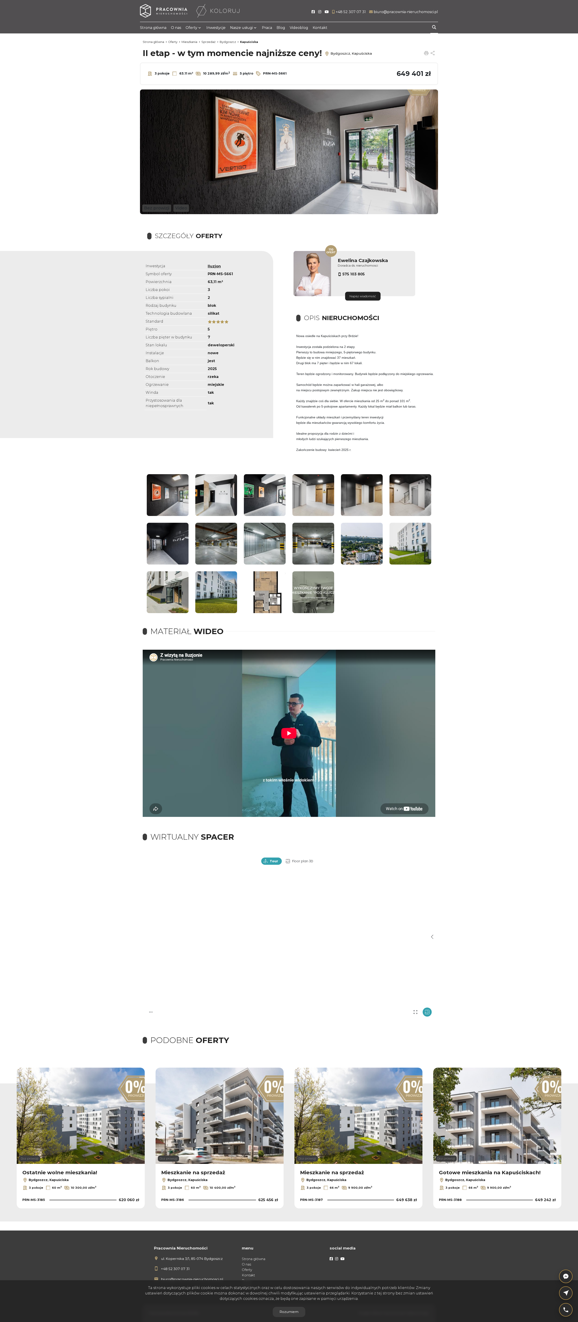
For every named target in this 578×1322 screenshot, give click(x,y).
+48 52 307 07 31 (175, 1269)
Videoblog (299, 28)
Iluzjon (214, 266)
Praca (267, 28)
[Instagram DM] (566, 1293)
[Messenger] (566, 1276)
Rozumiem (289, 1312)
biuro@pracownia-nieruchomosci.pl (192, 1279)
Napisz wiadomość (363, 296)
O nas (176, 28)
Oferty (191, 28)
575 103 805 (354, 274)
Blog (281, 28)
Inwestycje (216, 28)
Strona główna (153, 28)
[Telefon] (566, 1310)
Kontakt (320, 28)
